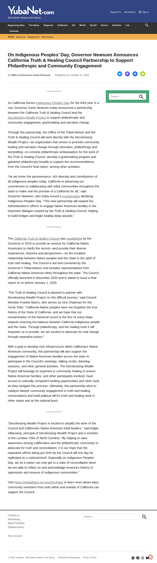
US (73, 25)
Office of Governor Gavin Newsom (30, 75)
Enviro (104, 25)
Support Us (115, 12)
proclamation (71, 196)
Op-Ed (93, 25)
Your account (15, 536)
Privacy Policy (89, 557)
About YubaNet (16, 523)
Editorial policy (16, 527)
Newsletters (130, 12)
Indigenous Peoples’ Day (53, 103)
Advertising (14, 519)
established (74, 238)
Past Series (47, 37)
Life (128, 25)
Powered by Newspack (69, 557)
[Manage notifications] (150, 557)
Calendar (14, 31)
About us (20, 37)
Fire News (34, 25)
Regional (48, 25)
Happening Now (16, 25)
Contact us (13, 515)
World (82, 25)
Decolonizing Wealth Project (27, 117)
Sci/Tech (116, 25)
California (62, 25)
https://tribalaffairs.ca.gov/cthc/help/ (38, 482)
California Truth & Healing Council (36, 238)
